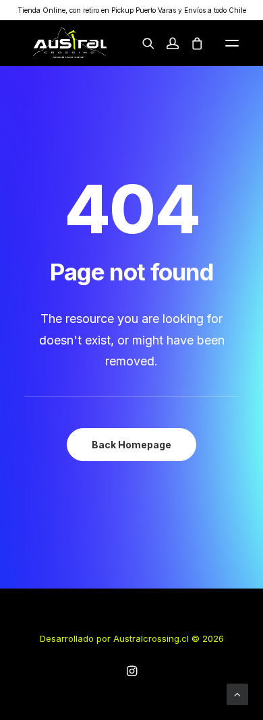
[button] (232, 43)
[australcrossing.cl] (69, 43)
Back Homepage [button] (131, 444)
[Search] (142, 43)
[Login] (166, 43)
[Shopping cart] (191, 43)
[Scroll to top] (237, 693)
